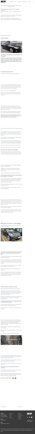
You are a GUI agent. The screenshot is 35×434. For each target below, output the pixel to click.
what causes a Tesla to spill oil (11, 147)
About (30, 1)
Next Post (20, 406)
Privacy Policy (20, 415)
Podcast (19, 413)
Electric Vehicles (9, 11)
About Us (10, 413)
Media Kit (19, 414)
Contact (10, 414)
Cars (15, 1)
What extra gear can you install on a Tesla (11, 333)
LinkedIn (19, 417)
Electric (19, 1)
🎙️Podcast (11, 1)
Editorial (19, 416)
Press (10, 416)
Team (10, 415)
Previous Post (3, 406)
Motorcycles (25, 1)
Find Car (10, 417)
